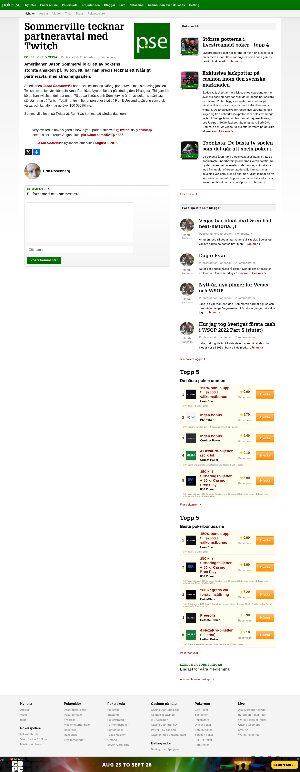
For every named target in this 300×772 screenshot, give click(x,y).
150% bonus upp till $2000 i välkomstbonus (214, 392)
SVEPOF (244, 729)
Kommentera (107, 57)
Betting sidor (161, 743)
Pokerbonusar (189, 652)
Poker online (49, 5)
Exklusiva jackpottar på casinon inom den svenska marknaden (234, 79)
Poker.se (8, 5)
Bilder (79, 13)
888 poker (201, 714)
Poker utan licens (75, 709)
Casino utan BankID (164, 724)
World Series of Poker (252, 719)
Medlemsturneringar (77, 724)
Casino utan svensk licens (166, 5)
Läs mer (234, 61)
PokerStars (202, 719)
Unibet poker (203, 724)
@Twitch (122, 130)
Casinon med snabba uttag (168, 734)
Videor (56, 13)
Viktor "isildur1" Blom (33, 739)
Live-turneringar (74, 739)
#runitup (145, 130)
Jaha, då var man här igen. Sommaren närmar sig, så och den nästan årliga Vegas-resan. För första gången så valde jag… (237, 308)
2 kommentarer (245, 262)
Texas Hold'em (116, 734)
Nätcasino (137, 5)
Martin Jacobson (31, 744)
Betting (194, 5)
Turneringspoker (118, 724)
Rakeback (70, 734)
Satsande (113, 714)
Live (122, 5)
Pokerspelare (96, 13)
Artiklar (43, 13)
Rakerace (70, 729)
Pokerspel (113, 709)
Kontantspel (115, 729)
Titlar (68, 13)
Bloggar (109, 5)
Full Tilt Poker (203, 739)
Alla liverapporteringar (252, 709)
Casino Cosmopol (249, 724)
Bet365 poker (203, 729)
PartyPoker (202, 744)
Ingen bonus (211, 415)
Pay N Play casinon (163, 729)
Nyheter (30, 5)
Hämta (265, 394)
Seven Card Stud (118, 744)
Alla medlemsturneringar (196, 679)
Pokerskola (70, 5)
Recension (245, 397)
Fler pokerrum (189, 504)
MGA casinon (159, 719)
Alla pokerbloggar (191, 359)
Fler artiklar (187, 194)
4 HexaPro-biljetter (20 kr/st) (216, 453)
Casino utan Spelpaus (165, 709)
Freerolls (208, 615)
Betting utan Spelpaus (165, 749)
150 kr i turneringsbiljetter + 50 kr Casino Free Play (216, 478)
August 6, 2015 (106, 143)
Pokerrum (202, 703)
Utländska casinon (163, 714)
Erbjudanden (91, 5)
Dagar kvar (212, 256)
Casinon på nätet (164, 703)
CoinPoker (201, 709)
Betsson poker (204, 734)
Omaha (112, 739)
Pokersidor (72, 703)
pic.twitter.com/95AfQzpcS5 (102, 135)
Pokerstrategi (115, 719)
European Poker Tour (252, 714)
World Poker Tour (249, 734)
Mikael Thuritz (29, 734)
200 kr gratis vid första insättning (214, 592)
